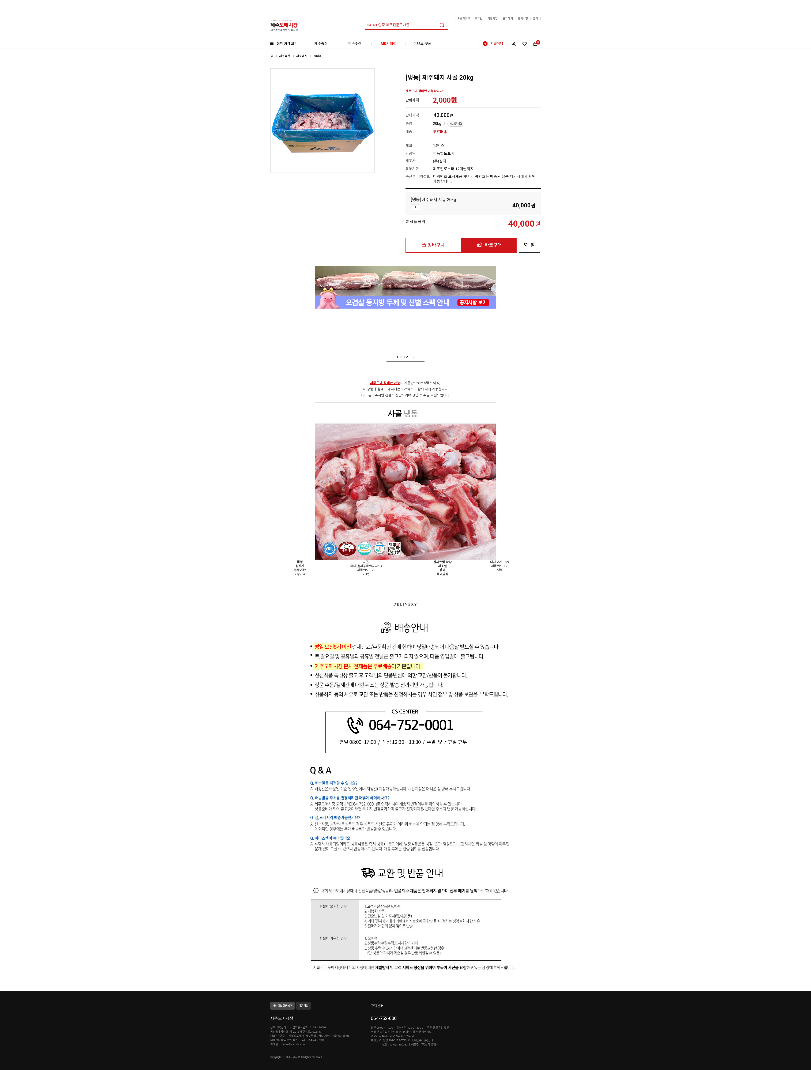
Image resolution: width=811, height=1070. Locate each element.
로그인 (478, 18)
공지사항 (523, 18)
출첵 (535, 18)
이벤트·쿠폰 (422, 43)
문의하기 (508, 18)
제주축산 (321, 43)
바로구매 (493, 245)
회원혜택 (496, 43)
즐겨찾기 (463, 18)
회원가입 (492, 18)
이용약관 (303, 1005)
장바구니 (436, 245)
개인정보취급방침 (282, 1005)
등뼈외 (317, 56)
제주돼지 (301, 56)
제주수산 (355, 43)
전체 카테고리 (287, 43)
